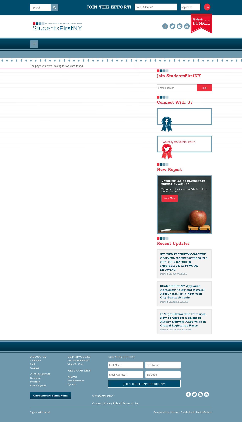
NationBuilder (204, 412)
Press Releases (75, 380)
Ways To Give (75, 364)
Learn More (169, 198)
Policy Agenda (38, 385)
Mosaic (174, 412)
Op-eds (71, 384)
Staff (32, 364)
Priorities (35, 381)
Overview (35, 360)
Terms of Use (130, 403)
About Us (38, 357)
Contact (34, 368)
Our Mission (40, 374)
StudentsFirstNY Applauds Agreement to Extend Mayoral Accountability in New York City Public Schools (182, 292)
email (47, 412)
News (72, 377)
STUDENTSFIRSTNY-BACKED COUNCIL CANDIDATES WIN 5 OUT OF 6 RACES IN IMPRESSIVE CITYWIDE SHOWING (183, 262)
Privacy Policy (112, 403)
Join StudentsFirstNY (78, 360)
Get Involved (79, 357)
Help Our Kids (79, 371)
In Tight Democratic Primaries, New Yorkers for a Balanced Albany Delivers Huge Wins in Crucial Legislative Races (183, 320)
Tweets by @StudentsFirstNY (178, 142)
